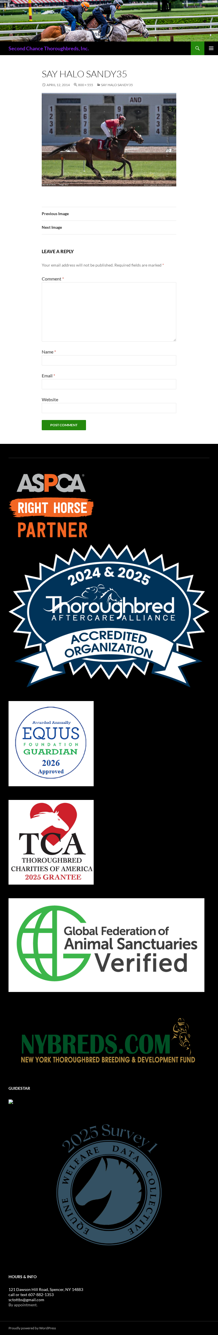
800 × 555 (85, 85)
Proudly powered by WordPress (32, 1328)
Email (48, 375)
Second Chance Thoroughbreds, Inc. (49, 48)
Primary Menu (211, 48)
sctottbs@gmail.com (26, 1299)
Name (49, 351)
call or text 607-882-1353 (31, 1294)
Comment (53, 278)
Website (50, 399)
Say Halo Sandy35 (117, 85)
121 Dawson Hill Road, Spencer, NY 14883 (46, 1289)
